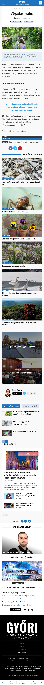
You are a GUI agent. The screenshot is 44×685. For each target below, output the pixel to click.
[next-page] (6, 441)
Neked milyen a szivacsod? (24, 431)
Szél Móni (17, 390)
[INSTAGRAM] (32, 610)
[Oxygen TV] (22, 571)
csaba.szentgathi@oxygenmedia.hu (20, 599)
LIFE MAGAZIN (26, 8)
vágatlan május (34, 142)
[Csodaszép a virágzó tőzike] (22, 253)
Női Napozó (28, 21)
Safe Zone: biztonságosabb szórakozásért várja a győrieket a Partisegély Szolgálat (20, 475)
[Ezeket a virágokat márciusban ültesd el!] (22, 225)
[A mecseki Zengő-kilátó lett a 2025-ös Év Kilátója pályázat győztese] (22, 309)
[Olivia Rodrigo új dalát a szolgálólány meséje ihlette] (9, 496)
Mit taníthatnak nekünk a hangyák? (16, 212)
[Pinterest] (20, 148)
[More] (25, 148)
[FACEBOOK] (29, 610)
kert (10, 142)
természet (17, 142)
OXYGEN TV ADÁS (18, 583)
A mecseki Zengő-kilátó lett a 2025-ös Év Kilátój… (19, 323)
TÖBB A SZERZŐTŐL (30, 406)
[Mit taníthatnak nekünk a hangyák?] (22, 198)
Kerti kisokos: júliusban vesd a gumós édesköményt (26, 413)
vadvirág (24, 142)
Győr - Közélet (7, 263)
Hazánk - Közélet (8, 179)
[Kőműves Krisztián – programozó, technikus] (23, 542)
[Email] (24, 393)
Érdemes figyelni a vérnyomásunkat (21, 423)
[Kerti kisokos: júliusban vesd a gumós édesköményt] (7, 413)
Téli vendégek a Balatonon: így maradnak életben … (19, 294)
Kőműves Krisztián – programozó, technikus (19, 552)
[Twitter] (15, 148)
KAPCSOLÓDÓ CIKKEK (11, 406)
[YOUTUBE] (25, 610)
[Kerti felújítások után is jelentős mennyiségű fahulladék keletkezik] (22, 169)
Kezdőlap (17, 8)
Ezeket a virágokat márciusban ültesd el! (19, 239)
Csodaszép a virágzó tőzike (13, 266)
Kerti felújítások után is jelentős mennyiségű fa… (21, 183)
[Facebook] (10, 148)
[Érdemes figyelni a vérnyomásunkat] (7, 423)
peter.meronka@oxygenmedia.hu (19, 605)
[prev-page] (3, 441)
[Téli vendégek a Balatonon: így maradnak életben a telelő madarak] (22, 280)
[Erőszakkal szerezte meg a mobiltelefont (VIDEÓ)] (9, 505)
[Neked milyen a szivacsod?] (7, 433)
